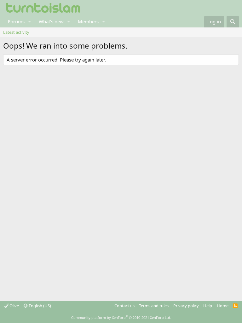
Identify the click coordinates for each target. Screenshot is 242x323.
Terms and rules (154, 305)
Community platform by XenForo (121, 317)
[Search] (233, 21)
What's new (51, 21)
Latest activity (16, 32)
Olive (14, 305)
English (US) (39, 305)
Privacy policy (186, 305)
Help (207, 305)
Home (222, 305)
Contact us (124, 305)
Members (88, 21)
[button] (29, 21)
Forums (16, 21)
